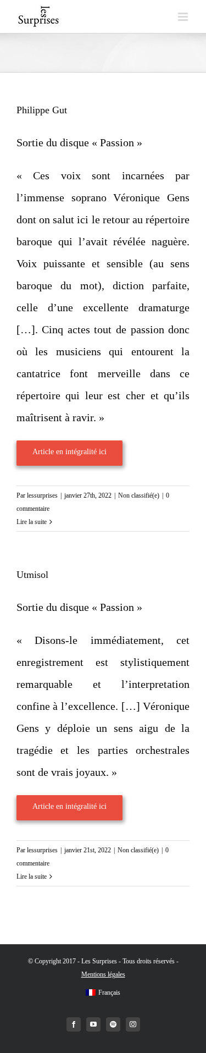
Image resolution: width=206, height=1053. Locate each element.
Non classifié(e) (138, 495)
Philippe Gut (41, 109)
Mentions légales (103, 974)
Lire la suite (31, 522)
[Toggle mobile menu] (184, 17)
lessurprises (42, 495)
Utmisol (32, 574)
